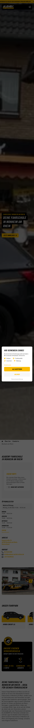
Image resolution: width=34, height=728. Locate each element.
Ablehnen (17, 374)
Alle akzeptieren (17, 369)
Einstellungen (7, 365)
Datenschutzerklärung (17, 379)
